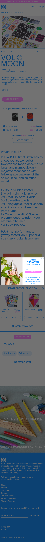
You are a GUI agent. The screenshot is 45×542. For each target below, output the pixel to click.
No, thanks (33, 283)
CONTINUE (33, 271)
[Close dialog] (42, 259)
